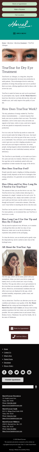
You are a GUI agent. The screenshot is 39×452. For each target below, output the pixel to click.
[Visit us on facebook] (4, 372)
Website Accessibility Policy (22, 449)
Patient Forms (8, 359)
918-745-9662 (11, 429)
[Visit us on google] (10, 372)
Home (4, 43)
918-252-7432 (11, 416)
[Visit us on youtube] (23, 372)
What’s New (8, 356)
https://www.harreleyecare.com (12, 405)
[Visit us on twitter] (16, 372)
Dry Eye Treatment (20, 43)
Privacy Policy (8, 366)
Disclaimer (7, 362)
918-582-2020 (11, 403)
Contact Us (7, 352)
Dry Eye (10, 43)
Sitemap (11, 449)
